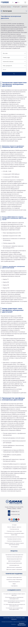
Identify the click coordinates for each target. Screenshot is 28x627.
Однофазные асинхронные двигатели (14, 554)
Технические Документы (14, 581)
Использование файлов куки (20, 621)
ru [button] (18, 2)
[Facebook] (9, 519)
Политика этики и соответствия (14, 531)
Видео (14, 583)
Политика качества (14, 529)
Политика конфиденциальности (14, 541)
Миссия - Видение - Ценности (14, 527)
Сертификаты (14, 585)
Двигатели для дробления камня (14, 563)
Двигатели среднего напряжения (14, 569)
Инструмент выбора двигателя (14, 577)
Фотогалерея (14, 546)
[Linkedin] (14, 519)
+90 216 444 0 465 (15, 514)
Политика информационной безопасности (14, 536)
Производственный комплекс (14, 538)
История (14, 524)
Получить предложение (22, 624)
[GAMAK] (5, 2)
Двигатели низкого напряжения (14, 567)
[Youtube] (18, 519)
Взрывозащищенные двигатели (14, 558)
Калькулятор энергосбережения (14, 579)
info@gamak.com (15, 511)
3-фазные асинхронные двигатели (14, 556)
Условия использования (7, 621)
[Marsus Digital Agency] (14, 624)
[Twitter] (16, 519)
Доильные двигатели (14, 565)
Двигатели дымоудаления (14, 561)
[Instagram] (12, 519)
